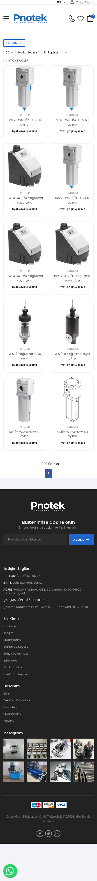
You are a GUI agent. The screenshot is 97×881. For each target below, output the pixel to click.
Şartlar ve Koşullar (16, 646)
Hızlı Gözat (25, 105)
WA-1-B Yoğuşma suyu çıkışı (72, 356)
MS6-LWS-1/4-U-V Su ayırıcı (72, 122)
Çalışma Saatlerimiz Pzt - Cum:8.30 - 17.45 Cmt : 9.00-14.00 (45, 607)
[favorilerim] (80, 18)
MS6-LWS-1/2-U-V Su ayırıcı (25, 122)
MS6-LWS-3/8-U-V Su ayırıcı (72, 200)
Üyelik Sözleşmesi (16, 674)
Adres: (8, 589)
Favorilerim (11, 707)
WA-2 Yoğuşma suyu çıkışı (25, 356)
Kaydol (89, 2)
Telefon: (9, 576)
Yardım (8, 721)
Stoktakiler (18, 60)
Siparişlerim (12, 640)
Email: (7, 582)
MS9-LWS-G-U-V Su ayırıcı (72, 433)
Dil (59, 2)
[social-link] (40, 833)
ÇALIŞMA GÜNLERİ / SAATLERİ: (23, 600)
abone (78, 540)
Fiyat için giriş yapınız (24, 131)
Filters (11, 43)
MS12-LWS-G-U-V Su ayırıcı (25, 433)
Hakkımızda (12, 626)
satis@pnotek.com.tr (28, 582)
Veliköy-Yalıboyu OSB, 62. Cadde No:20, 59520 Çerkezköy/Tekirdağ (42, 591)
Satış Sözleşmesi (15, 653)
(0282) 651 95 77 (28, 576)
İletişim (8, 633)
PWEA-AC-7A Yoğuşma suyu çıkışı (25, 200)
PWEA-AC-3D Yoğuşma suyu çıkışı (72, 278)
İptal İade (10, 660)
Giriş (78, 2)
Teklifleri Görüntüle (16, 700)
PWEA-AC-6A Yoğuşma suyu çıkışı (25, 278)
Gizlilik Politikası (14, 667)
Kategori (25, 115)
